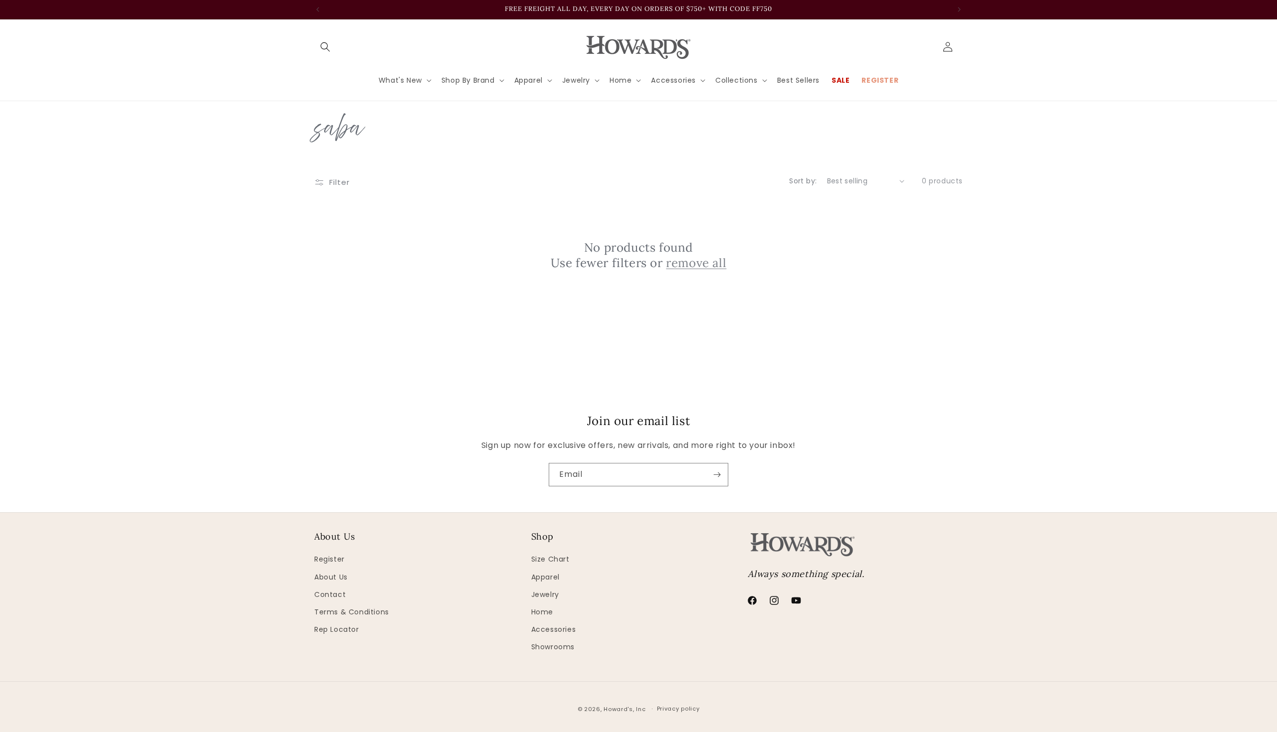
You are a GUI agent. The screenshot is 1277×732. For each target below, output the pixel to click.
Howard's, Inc (624, 709)
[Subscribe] (717, 474)
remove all (696, 263)
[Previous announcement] (318, 9)
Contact (330, 594)
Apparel (545, 577)
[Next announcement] (959, 9)
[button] (325, 47)
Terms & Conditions (351, 612)
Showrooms (553, 647)
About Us (331, 577)
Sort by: (803, 181)
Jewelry (545, 594)
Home (542, 612)
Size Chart (550, 559)
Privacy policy (678, 709)
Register (329, 559)
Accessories (553, 629)
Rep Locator (336, 629)
